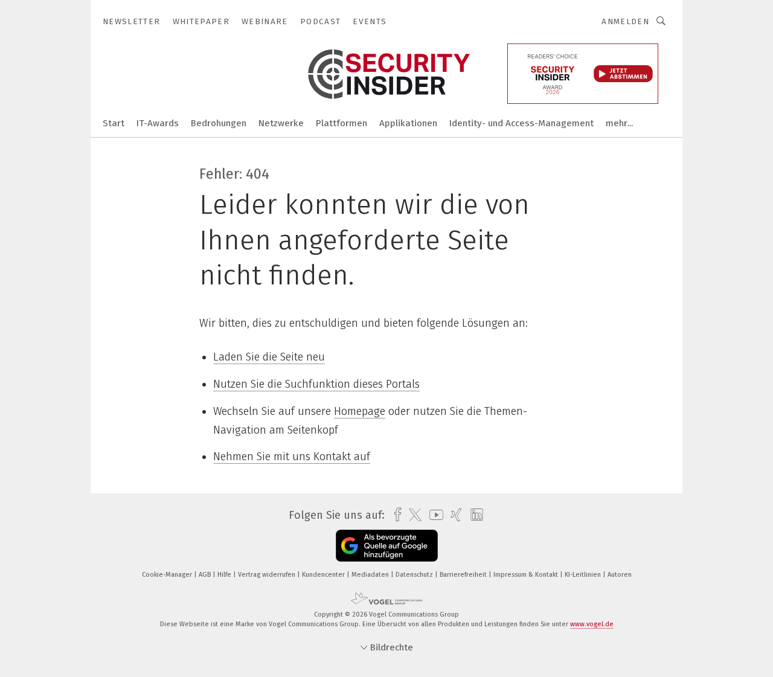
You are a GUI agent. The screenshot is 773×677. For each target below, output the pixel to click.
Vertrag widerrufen (267, 575)
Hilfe (225, 575)
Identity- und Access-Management (521, 123)
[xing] (453, 514)
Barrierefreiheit (464, 575)
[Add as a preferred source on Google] (387, 546)
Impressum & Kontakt (526, 575)
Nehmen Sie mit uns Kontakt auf (291, 456)
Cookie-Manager (168, 575)
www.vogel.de (592, 624)
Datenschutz (415, 575)
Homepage (359, 411)
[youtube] (433, 514)
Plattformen (341, 123)
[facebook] (394, 514)
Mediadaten (371, 575)
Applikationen (408, 123)
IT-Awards (157, 123)
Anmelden (625, 21)
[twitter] (412, 515)
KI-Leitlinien (584, 575)
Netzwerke (281, 123)
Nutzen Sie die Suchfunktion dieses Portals (316, 384)
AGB (206, 575)
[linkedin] (473, 515)
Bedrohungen (218, 123)
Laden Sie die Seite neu (269, 357)
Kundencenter (324, 575)
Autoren (620, 575)
